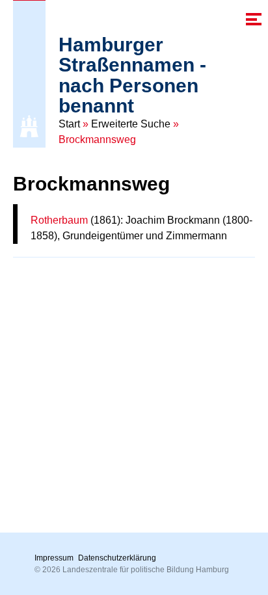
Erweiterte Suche (130, 123)
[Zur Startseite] (29, 126)
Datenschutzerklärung (117, 557)
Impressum (54, 557)
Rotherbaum (59, 220)
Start (69, 123)
